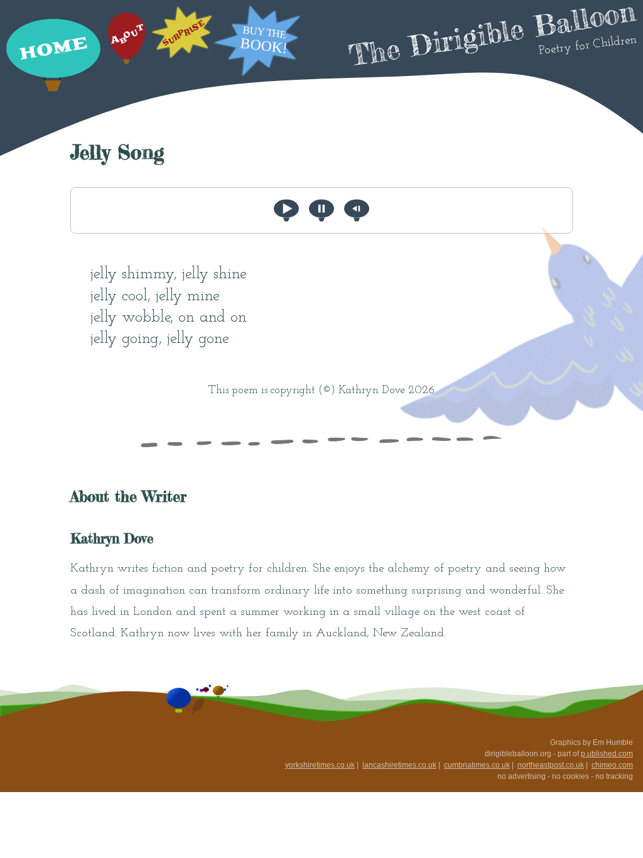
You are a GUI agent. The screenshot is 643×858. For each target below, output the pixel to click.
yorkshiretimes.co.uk (320, 765)
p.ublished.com (607, 753)
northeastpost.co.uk (550, 765)
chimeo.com (612, 765)
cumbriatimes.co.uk (477, 765)
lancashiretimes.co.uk (399, 765)
